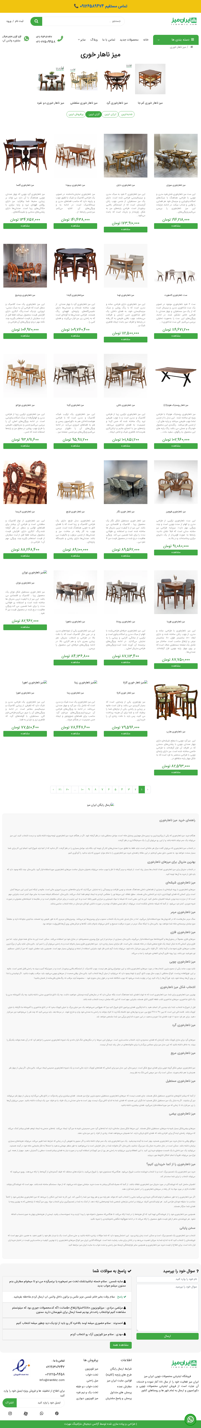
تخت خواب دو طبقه (87, 1386)
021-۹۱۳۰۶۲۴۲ (44, 37)
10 (82, 789)
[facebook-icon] (26, 1413)
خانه (145, 39)
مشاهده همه (120, 1345)
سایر (83, 39)
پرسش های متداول (121, 1392)
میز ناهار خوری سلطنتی (84, 103)
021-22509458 (45, 41)
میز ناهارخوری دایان (125, 185)
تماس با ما (108, 39)
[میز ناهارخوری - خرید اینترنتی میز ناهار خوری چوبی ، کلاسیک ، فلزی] (25, 266)
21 (60, 789)
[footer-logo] (184, 1364)
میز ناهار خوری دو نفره (50, 103)
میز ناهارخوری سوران (176, 185)
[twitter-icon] (56, 1414)
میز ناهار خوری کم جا (150, 103)
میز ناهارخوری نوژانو (25, 405)
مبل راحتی (92, 1380)
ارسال (167, 1336)
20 (67, 789)
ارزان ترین (110, 114)
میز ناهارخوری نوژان (25, 583)
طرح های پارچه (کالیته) (119, 1375)
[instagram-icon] (10, 1414)
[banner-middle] (100, 805)
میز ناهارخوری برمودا (75, 185)
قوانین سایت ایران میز (119, 1380)
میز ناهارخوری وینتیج (25, 295)
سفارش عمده (124, 1386)
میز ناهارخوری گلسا (25, 185)
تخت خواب (92, 1375)
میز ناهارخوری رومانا (125, 622)
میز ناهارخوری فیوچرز (176, 512)
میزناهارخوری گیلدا (75, 295)
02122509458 (55, 1374)
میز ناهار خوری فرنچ (75, 512)
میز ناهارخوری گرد (117, 103)
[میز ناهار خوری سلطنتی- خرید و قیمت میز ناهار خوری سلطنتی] (135, 683)
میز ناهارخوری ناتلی (125, 405)
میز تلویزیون (91, 1369)
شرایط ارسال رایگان (121, 1369)
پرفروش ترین (76, 114)
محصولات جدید (129, 39)
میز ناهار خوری (178, 47)
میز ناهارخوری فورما (176, 622)
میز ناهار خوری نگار (125, 512)
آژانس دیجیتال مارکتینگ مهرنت (81, 1424)
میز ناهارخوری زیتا (75, 693)
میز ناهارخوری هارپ (175, 732)
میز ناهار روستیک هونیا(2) (176, 405)
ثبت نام (19, 21)
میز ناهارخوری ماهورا (75, 622)
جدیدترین (126, 114)
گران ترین (94, 114)
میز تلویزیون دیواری (87, 1398)
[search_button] (36, 21)
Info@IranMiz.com (52, 1380)
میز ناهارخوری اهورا (25, 693)
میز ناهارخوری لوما (125, 295)
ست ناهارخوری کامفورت (175, 295)
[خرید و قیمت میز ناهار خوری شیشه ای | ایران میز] (176, 482)
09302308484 (12, 37)
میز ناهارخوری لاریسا (25, 512)
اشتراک (9, 1402)
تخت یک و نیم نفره (87, 1392)
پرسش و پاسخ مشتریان (119, 1398)
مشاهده (176, 226)
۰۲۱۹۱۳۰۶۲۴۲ (55, 1367)
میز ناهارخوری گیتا (75, 405)
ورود (8, 21)
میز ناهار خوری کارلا (126, 693)
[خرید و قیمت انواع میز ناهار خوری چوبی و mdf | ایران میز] (176, 156)
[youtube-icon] (41, 1414)
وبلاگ (94, 39)
